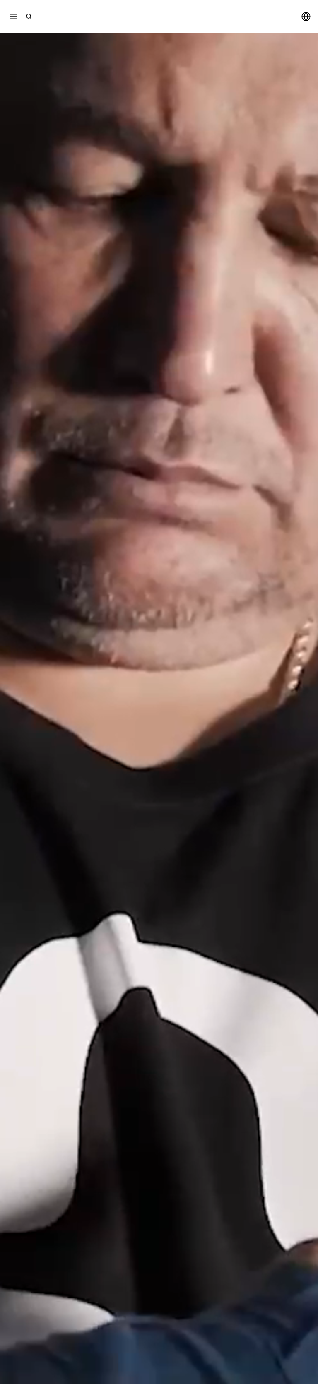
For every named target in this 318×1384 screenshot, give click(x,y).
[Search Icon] (29, 16)
